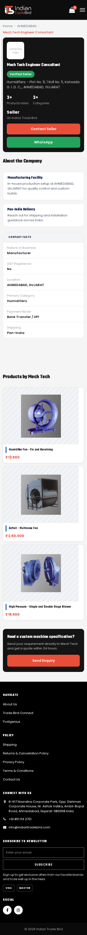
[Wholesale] (18, 9)
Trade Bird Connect (18, 713)
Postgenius (11, 721)
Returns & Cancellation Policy (26, 753)
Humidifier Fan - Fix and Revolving (31, 449)
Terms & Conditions (18, 770)
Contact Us (11, 779)
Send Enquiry (43, 660)
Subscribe (43, 864)
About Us (10, 704)
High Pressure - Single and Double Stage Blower (40, 606)
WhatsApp (43, 142)
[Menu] (82, 10)
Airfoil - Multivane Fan (23, 528)
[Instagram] (18, 910)
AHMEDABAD (26, 26)
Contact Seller (44, 128)
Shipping (10, 744)
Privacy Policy (13, 762)
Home (8, 26)
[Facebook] (7, 910)
